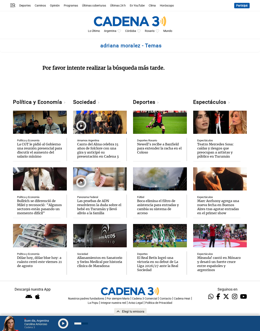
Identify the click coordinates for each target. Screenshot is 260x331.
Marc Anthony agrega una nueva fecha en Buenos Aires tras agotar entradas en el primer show (218, 207)
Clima (152, 5)
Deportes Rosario (147, 140)
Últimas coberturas (94, 5)
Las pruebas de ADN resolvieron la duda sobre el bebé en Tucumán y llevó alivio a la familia (99, 207)
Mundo (167, 31)
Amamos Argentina (88, 140)
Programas (71, 5)
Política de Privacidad (158, 303)
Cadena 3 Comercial (144, 298)
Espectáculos (210, 102)
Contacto (165, 298)
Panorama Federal (87, 197)
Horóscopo (167, 5)
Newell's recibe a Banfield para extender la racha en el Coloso (159, 148)
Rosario (150, 31)
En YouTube (137, 5)
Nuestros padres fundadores (86, 298)
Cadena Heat (182, 298)
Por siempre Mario (118, 298)
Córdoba (130, 31)
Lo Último (94, 31)
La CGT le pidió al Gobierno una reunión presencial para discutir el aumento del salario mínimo (39, 150)
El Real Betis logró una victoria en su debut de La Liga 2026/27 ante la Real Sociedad (157, 264)
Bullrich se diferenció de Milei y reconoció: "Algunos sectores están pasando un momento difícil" (39, 207)
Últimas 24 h (118, 5)
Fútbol (140, 197)
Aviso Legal (135, 303)
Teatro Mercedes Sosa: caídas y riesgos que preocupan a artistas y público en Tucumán (215, 150)
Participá (242, 5)
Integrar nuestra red (113, 303)
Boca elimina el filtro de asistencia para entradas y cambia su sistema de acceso (158, 207)
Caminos (40, 5)
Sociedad (85, 102)
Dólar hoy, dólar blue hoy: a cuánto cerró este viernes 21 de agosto (39, 262)
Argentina (110, 31)
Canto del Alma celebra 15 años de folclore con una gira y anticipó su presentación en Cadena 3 (98, 150)
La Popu (93, 303)
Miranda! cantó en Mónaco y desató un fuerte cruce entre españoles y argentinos (219, 264)
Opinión (55, 5)
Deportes (25, 5)
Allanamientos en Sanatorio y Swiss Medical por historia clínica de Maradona (99, 262)
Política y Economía (38, 102)
